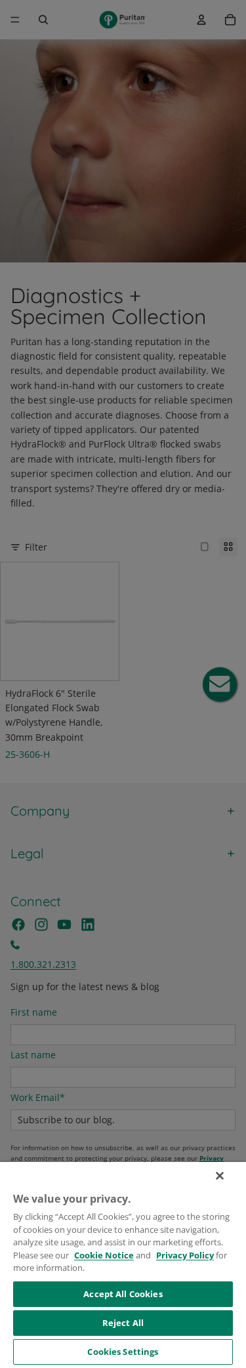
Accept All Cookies (122, 1294)
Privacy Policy (185, 1255)
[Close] (220, 1176)
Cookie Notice (104, 1255)
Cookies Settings (122, 1352)
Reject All (123, 1323)
